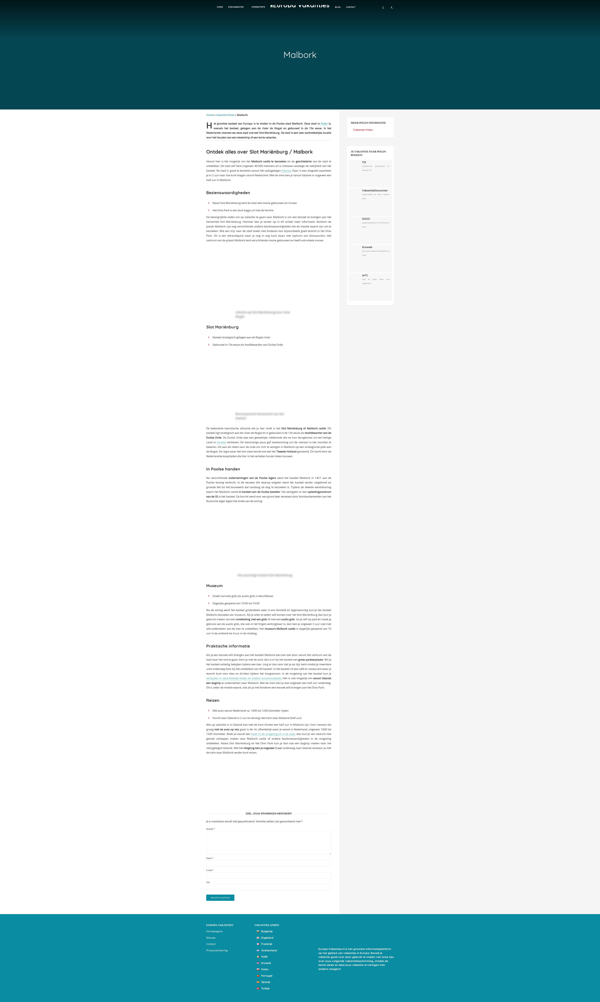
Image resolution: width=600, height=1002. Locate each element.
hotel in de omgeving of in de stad (273, 734)
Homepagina (214, 931)
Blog (338, 7)
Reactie (210, 829)
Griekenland (268, 950)
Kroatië (265, 963)
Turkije (265, 988)
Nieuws (210, 937)
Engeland (266, 937)
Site (208, 882)
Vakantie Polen (225, 115)
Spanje (265, 982)
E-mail (209, 870)
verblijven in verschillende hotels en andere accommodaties (243, 678)
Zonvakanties (236, 7)
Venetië (221, 442)
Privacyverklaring (217, 950)
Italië (264, 956)
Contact (350, 7)
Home (220, 7)
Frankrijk (266, 944)
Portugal (266, 975)
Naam (209, 858)
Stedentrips (258, 7)
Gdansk (286, 170)
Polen (324, 123)
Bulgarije (266, 931)
